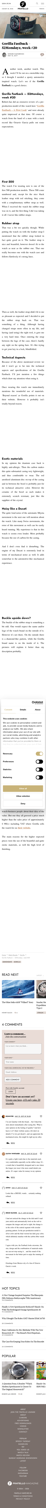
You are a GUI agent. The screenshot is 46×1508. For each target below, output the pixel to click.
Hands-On (23, 1444)
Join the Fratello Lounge (23, 1412)
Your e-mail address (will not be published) (19, 1068)
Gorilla (17, 962)
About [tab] (38, 710)
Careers (23, 1417)
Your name (8, 1058)
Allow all (23, 788)
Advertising (23, 1420)
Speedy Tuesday (23, 1441)
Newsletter (23, 1429)
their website (24, 827)
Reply (13, 1143)
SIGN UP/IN (6, 3)
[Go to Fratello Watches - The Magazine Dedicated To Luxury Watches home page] (23, 2)
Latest (23, 1461)
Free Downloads (23, 1423)
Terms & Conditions (23, 1496)
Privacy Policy (23, 1499)
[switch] (39, 762)
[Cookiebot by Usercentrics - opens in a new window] (32, 702)
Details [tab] (23, 710)
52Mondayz (7, 962)
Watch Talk (23, 1452)
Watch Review (23, 1455)
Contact (23, 1432)
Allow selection (23, 796)
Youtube (23, 1476)
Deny (23, 803)
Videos (23, 1426)
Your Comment (9, 1042)
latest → (40, 975)
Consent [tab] (8, 710)
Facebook (23, 1470)
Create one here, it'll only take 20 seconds (23, 1101)
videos (41, 9)
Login (10, 1091)
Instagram (23, 1473)
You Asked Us (23, 1449)
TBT (23, 1447)
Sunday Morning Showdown (23, 1458)
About (23, 1415)
